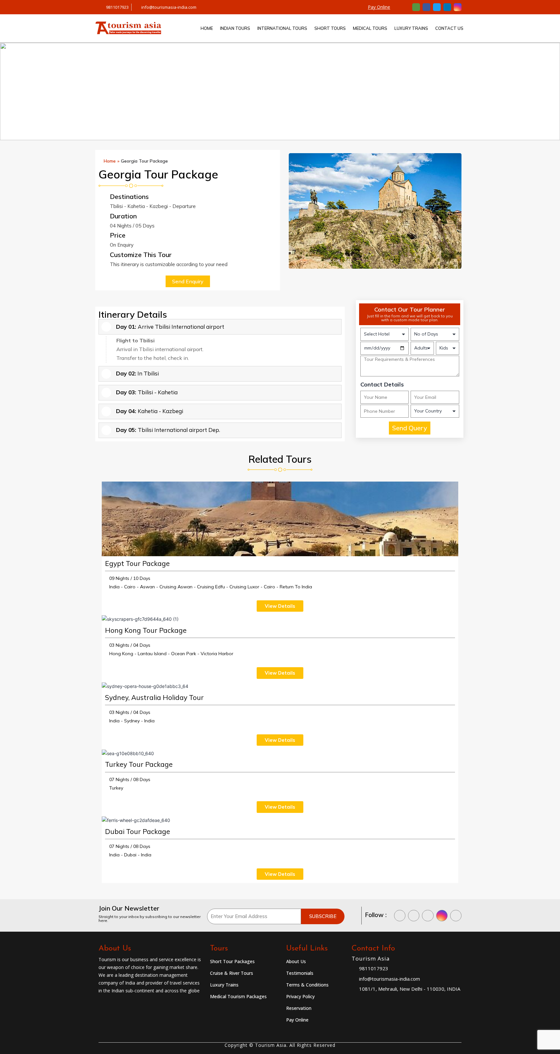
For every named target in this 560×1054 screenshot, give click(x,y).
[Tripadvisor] (416, 7)
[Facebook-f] (426, 7)
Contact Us (449, 28)
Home (207, 28)
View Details (280, 606)
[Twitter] (437, 7)
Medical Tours (370, 28)
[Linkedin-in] (447, 7)
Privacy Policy (300, 996)
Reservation (298, 1008)
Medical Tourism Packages (238, 996)
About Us (296, 961)
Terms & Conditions (307, 985)
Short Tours (330, 28)
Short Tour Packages (232, 961)
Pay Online (379, 7)
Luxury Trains (411, 28)
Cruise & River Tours (231, 973)
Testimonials (299, 973)
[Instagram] (457, 7)
